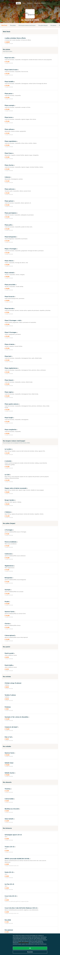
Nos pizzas (13, 25)
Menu (18, 3)
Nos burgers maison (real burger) (27, 25)
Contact (29, 3)
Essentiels (30, 952)
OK (30, 948)
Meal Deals (4, 25)
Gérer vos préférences (24, 942)
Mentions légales (40, 3)
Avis (24, 3)
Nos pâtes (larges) (43, 25)
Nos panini (53, 25)
